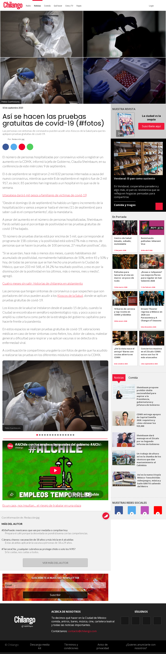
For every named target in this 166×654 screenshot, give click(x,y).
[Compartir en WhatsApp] (30, 147)
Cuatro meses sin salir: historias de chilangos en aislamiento (42, 283)
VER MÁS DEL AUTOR (55, 562)
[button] (5, 396)
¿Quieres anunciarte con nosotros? (140, 646)
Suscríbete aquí (151, 126)
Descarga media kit (39, 646)
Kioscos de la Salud (70, 295)
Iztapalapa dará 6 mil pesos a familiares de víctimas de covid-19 (44, 195)
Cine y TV (69, 6)
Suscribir (55, 595)
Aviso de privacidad (102, 646)
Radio (28, 6)
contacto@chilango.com (82, 631)
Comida (47, 6)
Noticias (37, 6)
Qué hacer (58, 6)
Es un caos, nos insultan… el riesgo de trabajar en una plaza (41, 505)
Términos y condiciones (71, 646)
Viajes (78, 6)
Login (152, 6)
